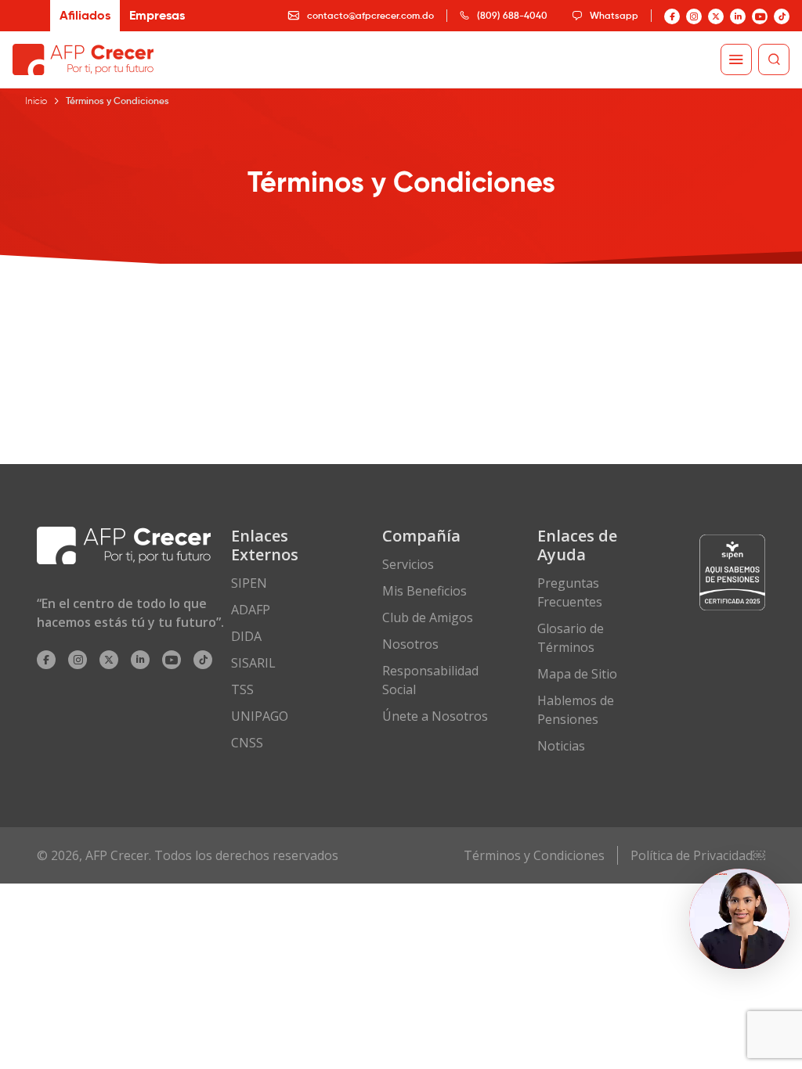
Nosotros (410, 644)
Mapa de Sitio (577, 673)
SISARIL (253, 662)
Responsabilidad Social (430, 680)
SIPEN (249, 583)
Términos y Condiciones (534, 855)
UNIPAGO (259, 716)
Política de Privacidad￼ (697, 855)
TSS (242, 689)
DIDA (246, 636)
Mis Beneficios (424, 590)
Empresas (157, 15)
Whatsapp (614, 15)
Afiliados (85, 15)
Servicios (408, 564)
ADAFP (250, 609)
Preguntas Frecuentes (569, 592)
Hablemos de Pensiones (575, 710)
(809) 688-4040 (512, 15)
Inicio (36, 100)
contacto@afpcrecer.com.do (370, 15)
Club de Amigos (427, 617)
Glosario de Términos (570, 638)
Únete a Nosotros (435, 716)
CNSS (247, 742)
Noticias (561, 745)
